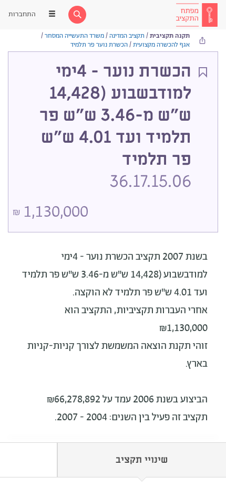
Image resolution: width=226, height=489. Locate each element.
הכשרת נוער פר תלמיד (99, 44)
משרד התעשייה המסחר (74, 35)
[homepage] (197, 14)
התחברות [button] (22, 14)
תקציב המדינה (127, 35)
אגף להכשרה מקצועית (161, 44)
